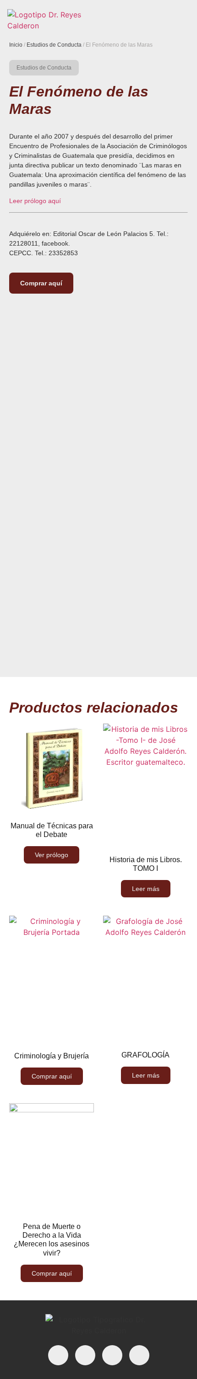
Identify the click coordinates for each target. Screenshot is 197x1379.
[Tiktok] (139, 1355)
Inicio (15, 45)
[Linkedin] (85, 1355)
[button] (180, 20)
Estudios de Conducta (54, 45)
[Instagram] (112, 1355)
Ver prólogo (51, 855)
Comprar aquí (41, 283)
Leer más (145, 888)
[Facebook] (58, 1355)
